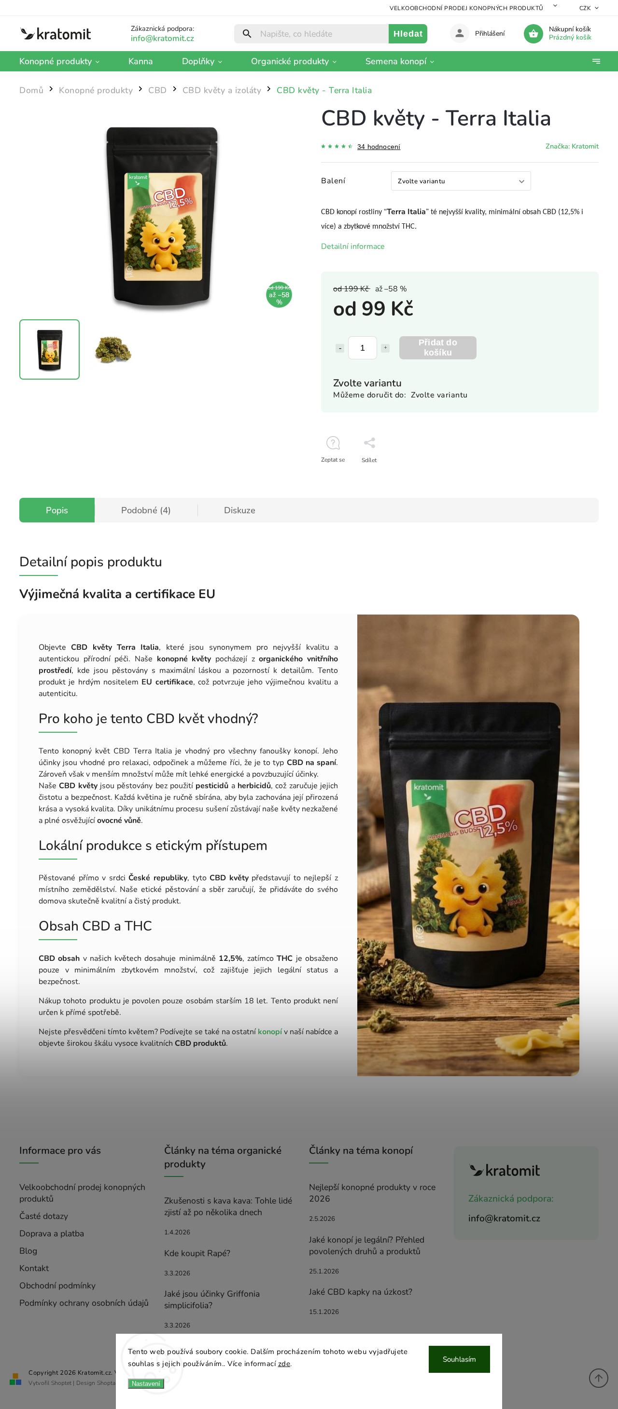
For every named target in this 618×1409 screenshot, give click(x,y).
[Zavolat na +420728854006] (174, 38)
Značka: (572, 146)
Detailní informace (353, 246)
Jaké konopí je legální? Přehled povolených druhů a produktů (366, 1245)
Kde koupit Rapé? (197, 1253)
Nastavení (146, 1383)
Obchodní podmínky (57, 1285)
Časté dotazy (43, 1216)
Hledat (408, 34)
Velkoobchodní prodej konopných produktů (467, 8)
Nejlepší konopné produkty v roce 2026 (372, 1192)
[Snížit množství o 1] (340, 348)
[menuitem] (66, 61)
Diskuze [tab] (239, 510)
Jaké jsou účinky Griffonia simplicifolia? (212, 1299)
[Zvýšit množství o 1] (385, 348)
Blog (28, 1251)
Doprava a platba (51, 1233)
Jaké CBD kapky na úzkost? (360, 1292)
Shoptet (61, 1383)
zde (284, 1363)
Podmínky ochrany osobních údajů (84, 1303)
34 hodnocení (378, 146)
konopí (270, 1031)
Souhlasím (459, 1359)
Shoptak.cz (111, 1383)
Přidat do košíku (438, 347)
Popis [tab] (57, 510)
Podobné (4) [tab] (146, 510)
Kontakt (34, 1268)
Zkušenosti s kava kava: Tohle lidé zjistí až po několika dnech (228, 1206)
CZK (585, 8)
